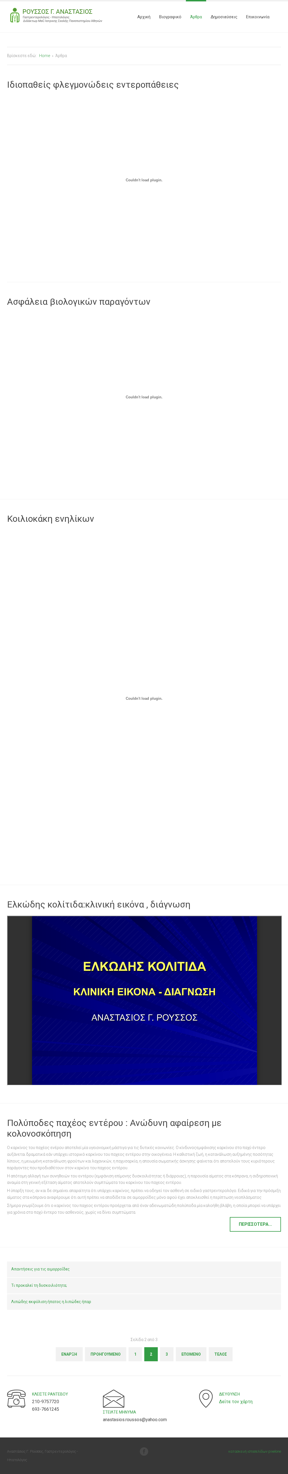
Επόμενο (191, 1354)
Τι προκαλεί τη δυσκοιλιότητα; (39, 1285)
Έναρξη (69, 1354)
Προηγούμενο (106, 1354)
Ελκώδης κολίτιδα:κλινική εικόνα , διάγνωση (98, 904)
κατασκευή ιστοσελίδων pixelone (254, 1451)
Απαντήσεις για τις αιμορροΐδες (40, 1269)
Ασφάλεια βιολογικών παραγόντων (78, 301)
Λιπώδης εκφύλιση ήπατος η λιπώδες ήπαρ (51, 1301)
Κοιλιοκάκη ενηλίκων (50, 518)
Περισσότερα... (255, 1224)
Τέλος (220, 1354)
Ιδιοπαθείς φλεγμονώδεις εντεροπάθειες (93, 84)
